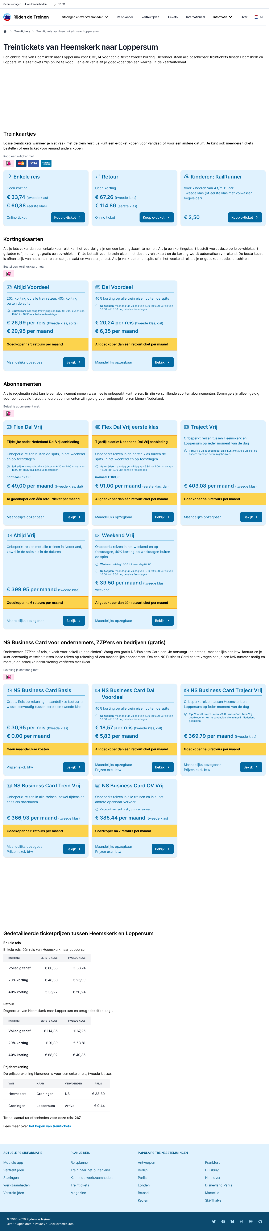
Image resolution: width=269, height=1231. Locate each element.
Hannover (212, 1177)
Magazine (78, 1193)
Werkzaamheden (16, 1185)
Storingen (11, 1177)
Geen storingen (12, 4)
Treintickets (22, 31)
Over (244, 17)
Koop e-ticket (65, 217)
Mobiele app (13, 1162)
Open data (24, 1224)
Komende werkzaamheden (91, 1177)
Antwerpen (146, 1162)
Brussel (143, 1193)
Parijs (142, 1177)
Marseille (212, 1193)
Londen (144, 1185)
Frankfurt (212, 1162)
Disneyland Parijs (218, 1185)
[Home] (5, 31)
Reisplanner (125, 17)
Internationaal (195, 17)
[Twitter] (214, 1221)
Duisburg (212, 1170)
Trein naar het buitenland (90, 1170)
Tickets (172, 17)
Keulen (143, 1200)
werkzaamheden (36, 4)
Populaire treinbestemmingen (163, 1152)
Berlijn (143, 1170)
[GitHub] (260, 1221)
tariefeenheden (37, 1118)
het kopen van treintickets (50, 1126)
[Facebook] (223, 1221)
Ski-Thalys (213, 1200)
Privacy (40, 1224)
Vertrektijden (150, 17)
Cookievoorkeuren (61, 1224)
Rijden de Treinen (39, 1219)
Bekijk (71, 362)
